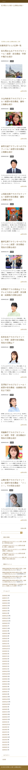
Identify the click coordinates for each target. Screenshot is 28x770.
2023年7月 (4, 681)
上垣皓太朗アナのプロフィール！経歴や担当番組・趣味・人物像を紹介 (13, 197)
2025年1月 (4, 643)
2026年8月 (4, 595)
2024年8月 (4, 653)
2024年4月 (4, 663)
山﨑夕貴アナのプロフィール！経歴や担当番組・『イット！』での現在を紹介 (13, 483)
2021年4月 (4, 739)
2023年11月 (5, 671)
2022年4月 (4, 719)
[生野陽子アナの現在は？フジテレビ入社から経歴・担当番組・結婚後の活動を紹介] (14, 315)
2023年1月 (4, 696)
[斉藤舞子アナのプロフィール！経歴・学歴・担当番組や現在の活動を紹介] (14, 458)
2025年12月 (5, 615)
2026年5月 (4, 603)
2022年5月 (4, 716)
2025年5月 (4, 633)
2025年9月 (4, 623)
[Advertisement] (14, 25)
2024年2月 (4, 666)
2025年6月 (4, 630)
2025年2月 (4, 641)
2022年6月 (4, 714)
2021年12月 (5, 724)
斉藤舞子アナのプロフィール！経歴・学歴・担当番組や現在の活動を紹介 (13, 435)
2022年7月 (4, 711)
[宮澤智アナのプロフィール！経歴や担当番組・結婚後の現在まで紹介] (14, 410)
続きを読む (24, 91)
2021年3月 (4, 742)
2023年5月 (4, 686)
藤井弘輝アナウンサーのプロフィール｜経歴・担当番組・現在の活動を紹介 (13, 244)
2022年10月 (5, 704)
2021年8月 (4, 729)
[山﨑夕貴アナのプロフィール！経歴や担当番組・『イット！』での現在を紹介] (14, 506)
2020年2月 (4, 749)
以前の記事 (23, 528)
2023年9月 (4, 676)
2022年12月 (5, 699)
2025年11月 (5, 618)
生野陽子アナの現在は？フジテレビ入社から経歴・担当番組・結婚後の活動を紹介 (13, 292)
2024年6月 (4, 658)
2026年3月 (4, 608)
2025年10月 (5, 620)
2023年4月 (4, 689)
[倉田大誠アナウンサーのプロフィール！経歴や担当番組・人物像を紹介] (14, 172)
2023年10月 (5, 673)
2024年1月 (4, 668)
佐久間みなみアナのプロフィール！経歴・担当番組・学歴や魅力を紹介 (13, 54)
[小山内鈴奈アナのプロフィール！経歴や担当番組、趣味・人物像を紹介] (14, 124)
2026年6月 (4, 600)
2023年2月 (4, 694)
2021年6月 (4, 734)
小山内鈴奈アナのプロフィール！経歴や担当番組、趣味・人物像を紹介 (13, 101)
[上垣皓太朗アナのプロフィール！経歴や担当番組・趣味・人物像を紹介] (14, 220)
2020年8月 (4, 747)
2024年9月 (4, 651)
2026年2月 (4, 610)
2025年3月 (4, 638)
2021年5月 (4, 737)
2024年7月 (4, 656)
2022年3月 (4, 721)
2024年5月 (4, 661)
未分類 (11, 61)
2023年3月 (4, 691)
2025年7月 (4, 628)
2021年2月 (4, 744)
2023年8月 (4, 679)
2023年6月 (4, 684)
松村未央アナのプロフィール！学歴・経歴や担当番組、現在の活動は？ (13, 340)
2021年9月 (4, 727)
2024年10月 (5, 648)
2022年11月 (5, 701)
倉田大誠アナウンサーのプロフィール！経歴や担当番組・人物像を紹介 (13, 149)
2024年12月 (5, 646)
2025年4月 (4, 636)
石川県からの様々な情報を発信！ (12, 5)
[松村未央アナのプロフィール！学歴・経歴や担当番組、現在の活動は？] (14, 363)
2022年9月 (4, 706)
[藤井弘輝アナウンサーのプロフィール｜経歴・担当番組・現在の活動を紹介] (14, 267)
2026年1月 (4, 613)
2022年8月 (4, 709)
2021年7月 (4, 732)
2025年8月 (4, 625)
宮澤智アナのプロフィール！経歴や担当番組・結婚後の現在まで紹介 (13, 387)
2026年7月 (4, 598)
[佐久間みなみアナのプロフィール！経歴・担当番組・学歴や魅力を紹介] (14, 77)
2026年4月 (4, 605)
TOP (10, 41)
